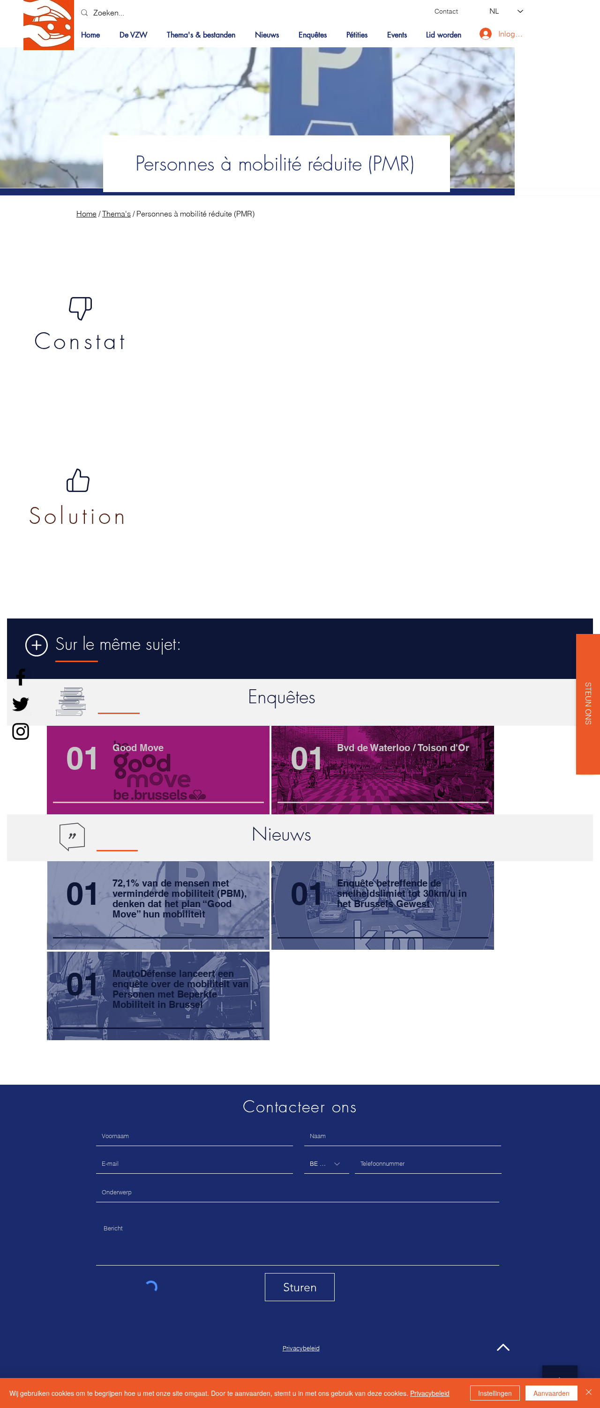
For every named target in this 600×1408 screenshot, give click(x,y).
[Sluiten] (588, 1393)
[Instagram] (20, 731)
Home (86, 213)
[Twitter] (20, 704)
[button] (204, 35)
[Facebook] (20, 677)
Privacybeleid (430, 1393)
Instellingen (495, 1393)
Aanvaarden (551, 1393)
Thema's (116, 213)
